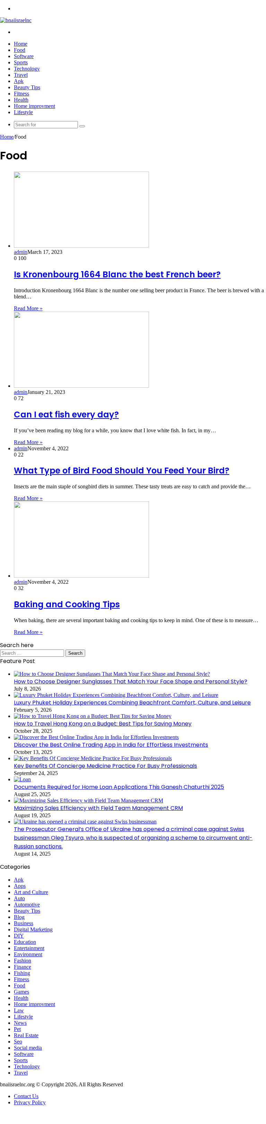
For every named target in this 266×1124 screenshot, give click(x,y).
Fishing (22, 973)
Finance (22, 967)
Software (24, 56)
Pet (17, 1029)
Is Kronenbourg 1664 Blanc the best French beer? (117, 274)
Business (23, 923)
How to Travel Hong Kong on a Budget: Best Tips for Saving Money (103, 724)
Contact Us (26, 1096)
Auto (19, 898)
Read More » (28, 308)
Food (19, 50)
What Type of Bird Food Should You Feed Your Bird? (121, 470)
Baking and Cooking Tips (67, 604)
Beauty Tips (27, 87)
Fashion (22, 961)
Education (25, 942)
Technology (27, 69)
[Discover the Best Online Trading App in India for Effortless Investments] (96, 737)
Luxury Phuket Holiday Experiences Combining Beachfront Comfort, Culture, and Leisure (132, 703)
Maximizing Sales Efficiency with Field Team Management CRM (98, 808)
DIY (19, 936)
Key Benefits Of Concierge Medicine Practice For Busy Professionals (105, 766)
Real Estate (26, 1035)
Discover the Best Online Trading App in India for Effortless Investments (111, 745)
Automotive (27, 905)
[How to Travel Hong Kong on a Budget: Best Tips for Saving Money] (92, 716)
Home (20, 44)
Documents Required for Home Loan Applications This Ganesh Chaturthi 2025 (119, 787)
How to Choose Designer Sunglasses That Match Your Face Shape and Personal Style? (130, 681)
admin (20, 252)
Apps (20, 886)
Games (21, 992)
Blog (19, 917)
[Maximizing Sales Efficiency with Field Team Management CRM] (88, 800)
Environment (28, 954)
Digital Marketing (33, 929)
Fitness (21, 93)
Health (21, 100)
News (20, 1023)
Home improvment (34, 106)
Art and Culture (31, 892)
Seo (18, 1041)
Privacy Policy (30, 1102)
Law (19, 1010)
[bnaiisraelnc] (16, 20)
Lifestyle (23, 112)
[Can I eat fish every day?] (81, 386)
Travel (21, 75)
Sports (21, 62)
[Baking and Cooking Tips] (81, 576)
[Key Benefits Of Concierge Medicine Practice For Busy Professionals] (93, 758)
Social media (28, 1048)
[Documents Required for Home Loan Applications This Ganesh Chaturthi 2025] (22, 779)
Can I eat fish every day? (66, 414)
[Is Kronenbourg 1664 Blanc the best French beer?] (81, 246)
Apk (19, 81)
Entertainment (29, 948)
